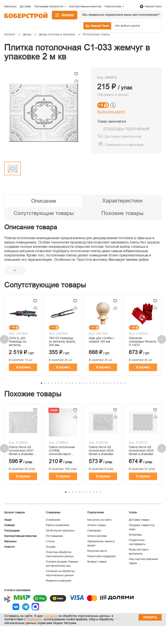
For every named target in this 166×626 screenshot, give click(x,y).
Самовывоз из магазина (124, 145)
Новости (9, 546)
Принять (150, 617)
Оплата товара (96, 525)
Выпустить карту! (111, 112)
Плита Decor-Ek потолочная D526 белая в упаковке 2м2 (101, 450)
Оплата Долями (97, 535)
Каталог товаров (14, 512)
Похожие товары (122, 213)
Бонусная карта (97, 550)
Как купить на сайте (99, 519)
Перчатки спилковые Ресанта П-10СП (142, 341)
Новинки (9, 525)
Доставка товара (139, 519)
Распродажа (12, 530)
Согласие (50, 616)
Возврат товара (97, 561)
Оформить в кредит (113, 94)
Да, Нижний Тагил (97, 25)
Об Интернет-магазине (60, 530)
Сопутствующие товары (44, 213)
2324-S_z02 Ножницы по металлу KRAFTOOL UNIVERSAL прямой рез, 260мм (23, 341)
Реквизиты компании (58, 580)
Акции (8, 519)
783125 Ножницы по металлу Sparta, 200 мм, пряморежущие (62, 341)
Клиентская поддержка (101, 556)
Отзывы (51, 546)
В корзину (23, 367)
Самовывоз (94, 530)
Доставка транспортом (123, 136)
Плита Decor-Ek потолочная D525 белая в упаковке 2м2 (141, 450)
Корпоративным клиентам (20, 535)
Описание (43, 201)
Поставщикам (54, 535)
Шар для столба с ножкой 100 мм (101, 339)
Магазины (10, 541)
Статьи (50, 541)
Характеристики (122, 201)
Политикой (33, 619)
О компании (53, 519)
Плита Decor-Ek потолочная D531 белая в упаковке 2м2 (21, 450)
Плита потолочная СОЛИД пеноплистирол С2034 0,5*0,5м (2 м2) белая (62, 450)
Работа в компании (57, 525)
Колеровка (135, 534)
